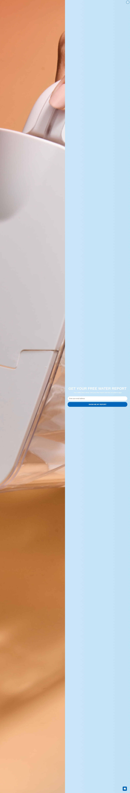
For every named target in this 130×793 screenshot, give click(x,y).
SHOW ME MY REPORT (97, 404)
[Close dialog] (127, 2)
